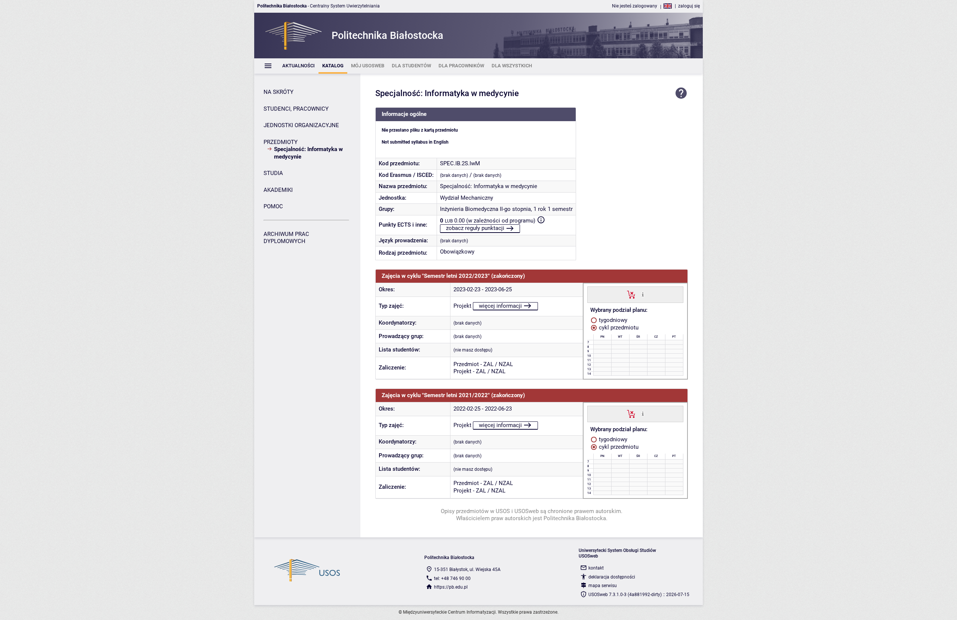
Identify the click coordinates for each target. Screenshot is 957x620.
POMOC (273, 206)
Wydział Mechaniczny (466, 197)
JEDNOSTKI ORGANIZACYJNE (301, 125)
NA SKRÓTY (278, 92)
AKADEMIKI (278, 190)
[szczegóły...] (642, 294)
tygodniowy (612, 320)
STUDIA (273, 173)
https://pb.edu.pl (451, 587)
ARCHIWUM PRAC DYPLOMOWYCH (286, 238)
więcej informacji (500, 306)
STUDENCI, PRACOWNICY (296, 108)
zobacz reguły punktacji (475, 228)
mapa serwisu (602, 585)
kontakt (596, 568)
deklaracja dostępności (611, 577)
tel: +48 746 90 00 (452, 578)
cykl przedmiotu (617, 327)
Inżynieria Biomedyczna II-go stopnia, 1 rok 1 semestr (506, 209)
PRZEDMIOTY (281, 142)
